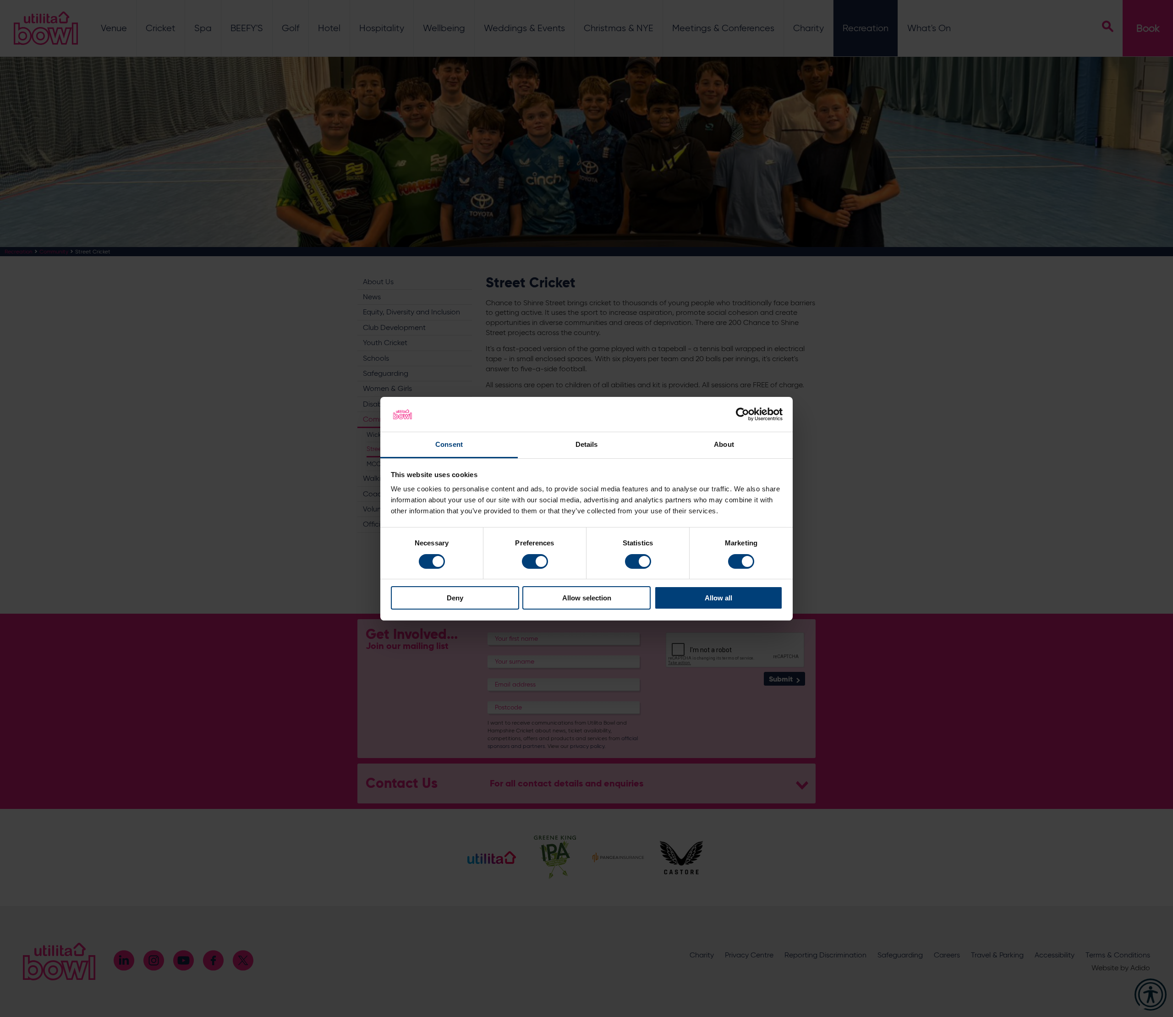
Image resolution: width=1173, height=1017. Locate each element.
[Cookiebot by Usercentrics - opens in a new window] (742, 414)
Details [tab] (587, 444)
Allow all (718, 598)
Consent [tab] (449, 444)
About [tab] (724, 444)
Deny (455, 598)
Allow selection (586, 598)
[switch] (535, 561)
